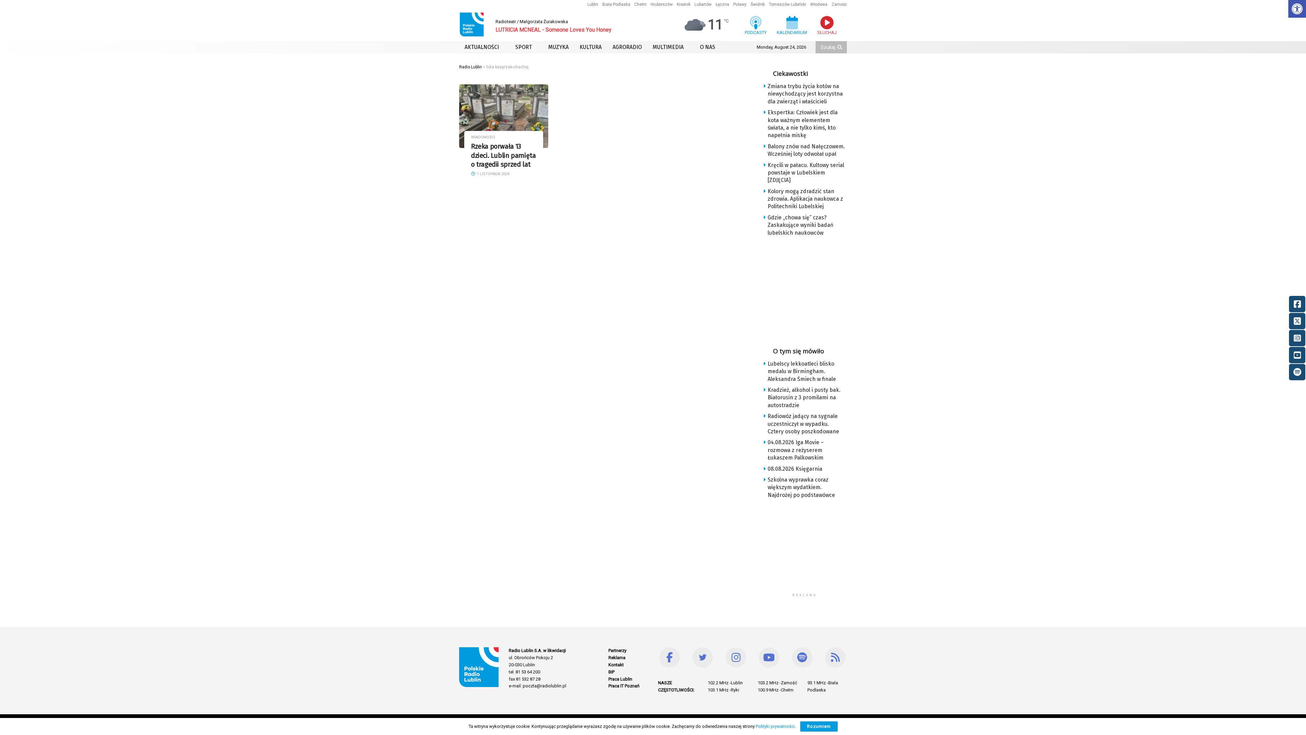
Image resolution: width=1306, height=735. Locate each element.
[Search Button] (840, 47)
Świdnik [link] (758, 4)
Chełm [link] (640, 4)
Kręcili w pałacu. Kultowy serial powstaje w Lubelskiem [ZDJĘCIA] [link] (806, 173)
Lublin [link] (592, 4)
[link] (1297, 9)
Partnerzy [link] (617, 650)
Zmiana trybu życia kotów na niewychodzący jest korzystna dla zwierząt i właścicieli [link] (805, 94)
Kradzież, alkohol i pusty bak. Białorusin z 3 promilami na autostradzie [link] (804, 397)
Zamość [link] (839, 4)
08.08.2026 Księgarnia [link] (795, 469)
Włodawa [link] (818, 4)
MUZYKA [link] (558, 47)
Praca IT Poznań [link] (623, 685)
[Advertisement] (810, 289)
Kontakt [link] (616, 664)
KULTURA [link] (591, 47)
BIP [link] (611, 671)
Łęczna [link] (722, 4)
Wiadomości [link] (483, 137)
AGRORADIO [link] (627, 47)
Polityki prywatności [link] (775, 726)
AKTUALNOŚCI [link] (482, 47)
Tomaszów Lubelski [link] (787, 4)
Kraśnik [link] (683, 4)
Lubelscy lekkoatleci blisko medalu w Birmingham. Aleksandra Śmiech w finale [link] (802, 371)
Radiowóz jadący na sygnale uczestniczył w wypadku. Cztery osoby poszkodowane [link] (803, 424)
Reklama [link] (616, 657)
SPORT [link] (523, 47)
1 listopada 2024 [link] (492, 174)
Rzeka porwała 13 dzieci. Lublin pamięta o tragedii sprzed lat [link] (503, 155)
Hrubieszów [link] (662, 4)
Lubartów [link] (702, 4)
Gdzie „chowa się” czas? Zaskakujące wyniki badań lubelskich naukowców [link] (800, 225)
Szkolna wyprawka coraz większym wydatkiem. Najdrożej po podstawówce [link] (801, 487)
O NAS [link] (707, 47)
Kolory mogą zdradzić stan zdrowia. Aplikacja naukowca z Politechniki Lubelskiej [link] (805, 199)
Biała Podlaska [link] (616, 4)
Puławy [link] (740, 4)
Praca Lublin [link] (620, 679)
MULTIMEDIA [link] (668, 47)
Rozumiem (819, 726)
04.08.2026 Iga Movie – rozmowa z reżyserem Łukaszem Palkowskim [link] (796, 450)
